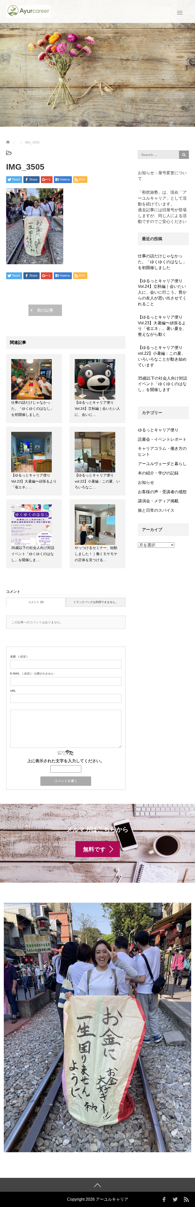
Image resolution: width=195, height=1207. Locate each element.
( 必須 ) (18, 656)
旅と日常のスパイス (156, 510)
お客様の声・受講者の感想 (162, 492)
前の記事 (45, 310)
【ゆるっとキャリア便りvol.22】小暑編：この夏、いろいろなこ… (97, 481)
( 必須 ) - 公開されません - (32, 673)
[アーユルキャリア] (28, 11)
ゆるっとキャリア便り (158, 430)
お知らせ (146, 482)
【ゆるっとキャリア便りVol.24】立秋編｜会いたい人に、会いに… (97, 408)
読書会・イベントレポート (162, 439)
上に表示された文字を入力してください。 (65, 761)
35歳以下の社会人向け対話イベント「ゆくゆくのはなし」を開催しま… (32, 554)
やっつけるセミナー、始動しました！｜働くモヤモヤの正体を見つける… (96, 554)
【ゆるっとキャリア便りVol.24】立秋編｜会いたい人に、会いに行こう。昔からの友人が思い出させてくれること (162, 292)
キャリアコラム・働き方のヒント (162, 451)
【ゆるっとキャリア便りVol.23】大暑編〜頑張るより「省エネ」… (34, 481)
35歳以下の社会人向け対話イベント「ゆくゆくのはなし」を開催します (162, 384)
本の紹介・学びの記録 (158, 473)
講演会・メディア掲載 (158, 501)
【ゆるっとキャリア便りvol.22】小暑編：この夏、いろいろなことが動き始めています (162, 356)
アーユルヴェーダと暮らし (162, 464)
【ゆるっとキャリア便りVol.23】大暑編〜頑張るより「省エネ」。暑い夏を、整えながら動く (162, 326)
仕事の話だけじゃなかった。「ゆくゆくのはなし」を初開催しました (32, 408)
